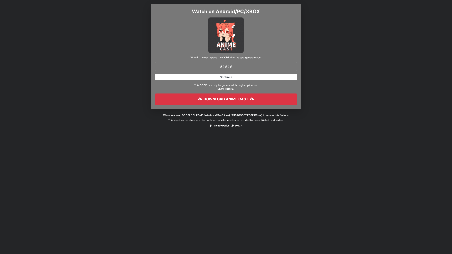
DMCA (238, 125)
